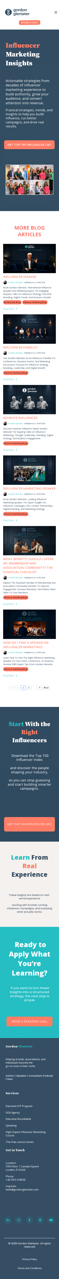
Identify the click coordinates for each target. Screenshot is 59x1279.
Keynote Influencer (20, 418)
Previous (14, 687)
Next (46, 687)
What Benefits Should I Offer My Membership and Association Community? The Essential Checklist (28, 565)
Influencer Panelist (20, 347)
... (34, 687)
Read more (8, 308)
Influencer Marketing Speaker (29, 488)
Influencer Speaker (19, 277)
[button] (55, 12)
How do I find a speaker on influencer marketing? (25, 645)
